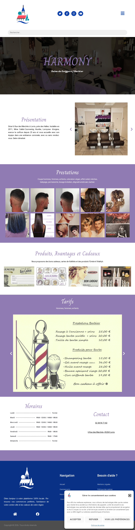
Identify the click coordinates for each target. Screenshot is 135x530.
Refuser (93, 519)
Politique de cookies (97, 525)
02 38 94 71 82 (101, 423)
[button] (129, 495)
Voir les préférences (117, 519)
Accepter (75, 519)
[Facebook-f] (66, 13)
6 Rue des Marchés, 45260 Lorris (101, 432)
